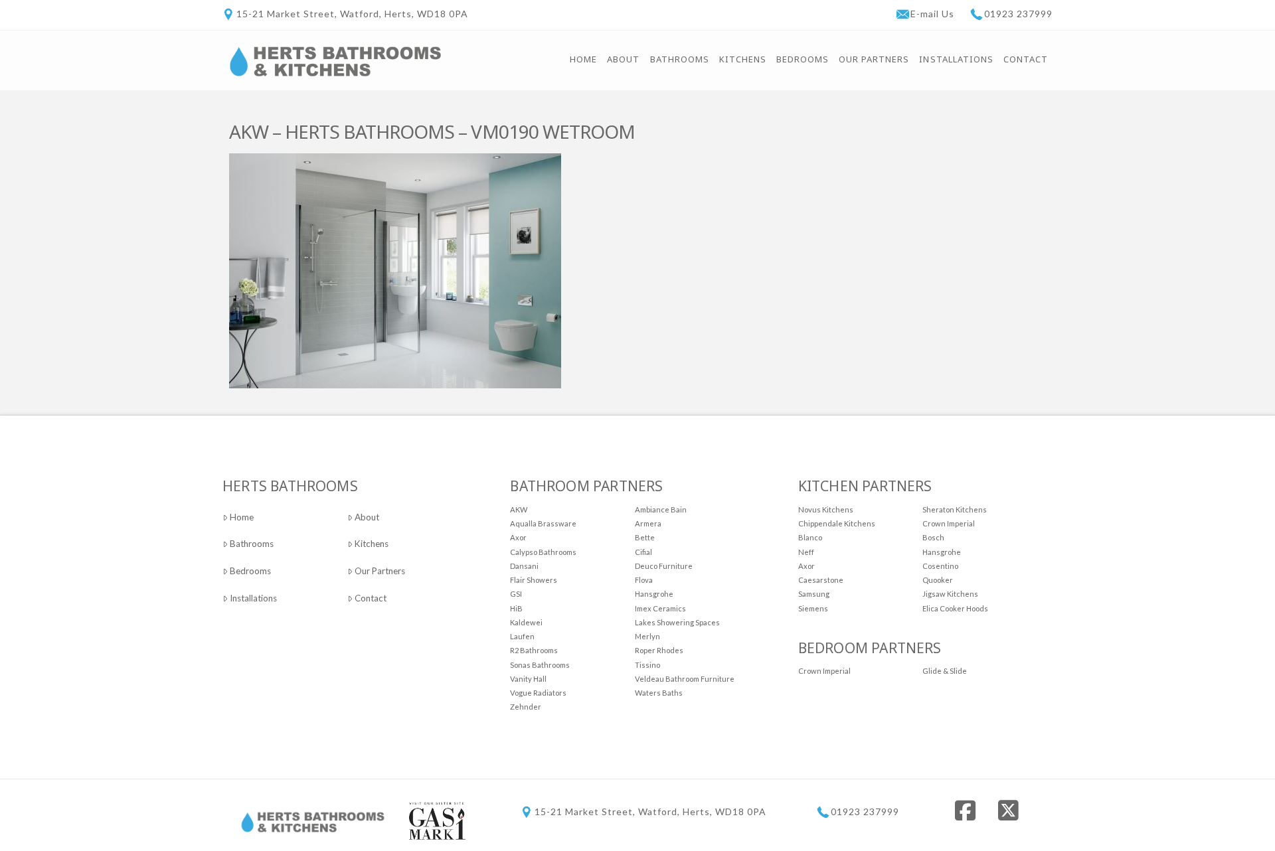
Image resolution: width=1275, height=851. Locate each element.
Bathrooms (252, 543)
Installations (253, 598)
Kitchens (371, 543)
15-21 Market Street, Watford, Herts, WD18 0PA (352, 13)
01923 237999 (1018, 13)
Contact (370, 598)
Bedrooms (250, 571)
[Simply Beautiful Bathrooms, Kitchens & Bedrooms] (335, 60)
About (367, 517)
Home (242, 517)
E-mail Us (933, 13)
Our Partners (380, 571)
